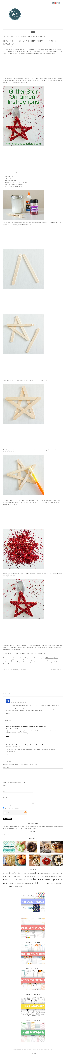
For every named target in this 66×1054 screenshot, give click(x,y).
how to (17, 882)
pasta (12, 886)
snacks (59, 886)
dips (26, 879)
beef (20, 876)
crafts (5, 879)
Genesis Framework (38, 1052)
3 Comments (18, 48)
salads (53, 886)
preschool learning (26, 886)
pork (15, 886)
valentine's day (21, 889)
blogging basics (24, 876)
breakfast (30, 876)
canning (44, 876)
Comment (6, 770)
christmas (54, 876)
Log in (51, 1052)
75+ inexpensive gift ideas (51, 661)
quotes (42, 886)
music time (47, 882)
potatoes (18, 886)
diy (28, 879)
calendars (37, 875)
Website (5, 800)
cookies (60, 876)
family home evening (35, 879)
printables (36, 886)
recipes (47, 886)
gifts (60, 879)
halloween (12, 882)
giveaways (6, 882)
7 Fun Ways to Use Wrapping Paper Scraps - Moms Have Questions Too (25, 747)
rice (51, 886)
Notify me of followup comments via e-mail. (14, 785)
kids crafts (22, 882)
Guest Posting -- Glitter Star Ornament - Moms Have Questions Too (24, 729)
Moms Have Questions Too (21, 54)
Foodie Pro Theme (26, 1052)
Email (5, 794)
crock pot (9, 879)
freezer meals (44, 879)
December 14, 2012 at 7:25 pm (18, 705)
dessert (14, 879)
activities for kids (13, 876)
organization (56, 882)
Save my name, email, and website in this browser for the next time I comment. (22, 808)
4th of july (5, 876)
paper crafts (7, 886)
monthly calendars (35, 882)
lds (26, 882)
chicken (48, 876)
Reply (7, 716)
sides (57, 886)
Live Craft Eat (9, 14)
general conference (53, 879)
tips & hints (16, 889)
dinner (23, 879)
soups (4, 889)
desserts (18, 879)
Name (5, 788)
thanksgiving (10, 889)
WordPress (46, 1052)
